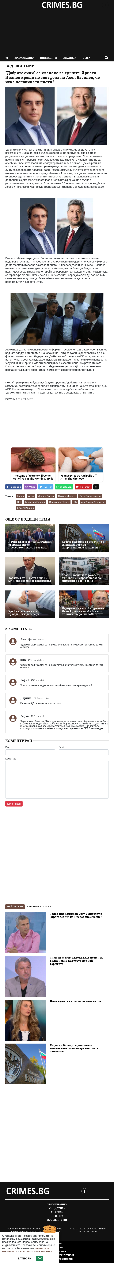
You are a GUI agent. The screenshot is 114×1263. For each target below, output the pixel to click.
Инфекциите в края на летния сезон (75, 1001)
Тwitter (47, 486)
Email (61, 747)
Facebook (15, 486)
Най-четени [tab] (15, 906)
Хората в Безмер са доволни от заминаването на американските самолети (83, 544)
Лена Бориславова (90, 496)
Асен (31, 496)
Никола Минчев (66, 496)
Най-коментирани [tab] (38, 906)
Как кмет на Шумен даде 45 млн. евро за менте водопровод (29, 579)
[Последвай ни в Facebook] (105, 5)
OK (39, 1258)
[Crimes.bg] (27, 1191)
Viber (32, 486)
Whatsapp (66, 486)
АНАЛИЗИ (69, 57)
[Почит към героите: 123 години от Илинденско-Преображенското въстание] (30, 538)
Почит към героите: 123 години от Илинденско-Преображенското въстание (30, 544)
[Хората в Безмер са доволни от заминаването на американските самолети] (84, 538)
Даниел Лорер (46, 496)
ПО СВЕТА (57, 1215)
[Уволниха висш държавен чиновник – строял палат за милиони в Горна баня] (84, 571)
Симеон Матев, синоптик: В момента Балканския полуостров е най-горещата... (76, 960)
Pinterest (85, 486)
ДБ (75, 502)
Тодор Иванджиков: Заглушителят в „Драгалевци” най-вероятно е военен (76, 915)
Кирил (20, 496)
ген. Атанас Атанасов (92, 502)
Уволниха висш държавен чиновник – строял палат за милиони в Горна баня (81, 578)
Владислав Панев (59, 502)
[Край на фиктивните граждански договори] (30, 604)
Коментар (11, 758)
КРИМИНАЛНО (24, 57)
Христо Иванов (25, 507)
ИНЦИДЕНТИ (48, 57)
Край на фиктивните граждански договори (23, 613)
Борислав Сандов (35, 502)
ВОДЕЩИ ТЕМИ (20, 65)
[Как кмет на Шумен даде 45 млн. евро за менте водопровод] (30, 571)
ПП (19, 502)
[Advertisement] (57, 32)
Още (86, 57)
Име (8, 747)
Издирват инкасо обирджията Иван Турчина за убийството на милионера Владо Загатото (83, 611)
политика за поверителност (35, 1251)
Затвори (24, 1258)
